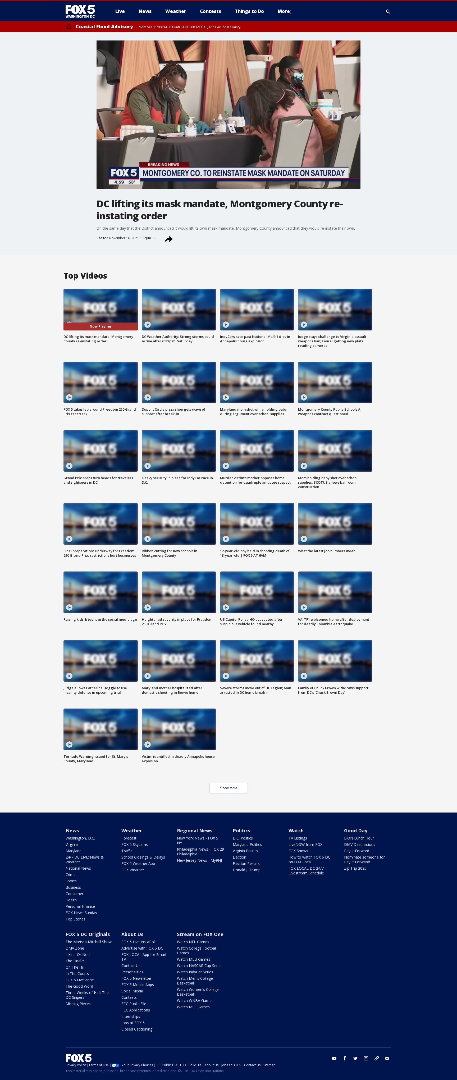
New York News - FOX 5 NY (197, 840)
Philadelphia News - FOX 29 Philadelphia (200, 851)
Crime (71, 874)
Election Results (246, 863)
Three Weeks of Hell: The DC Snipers (87, 995)
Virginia (72, 844)
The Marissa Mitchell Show (89, 941)
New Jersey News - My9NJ (199, 860)
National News (78, 868)
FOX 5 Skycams (134, 844)
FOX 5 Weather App (138, 863)
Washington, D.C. (80, 838)
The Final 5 (75, 960)
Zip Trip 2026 (355, 868)
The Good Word (79, 986)
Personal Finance (80, 906)
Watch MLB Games (193, 959)
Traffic (126, 850)
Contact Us (130, 965)
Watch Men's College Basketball (195, 981)
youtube (334, 1058)
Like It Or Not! (78, 954)
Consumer (74, 893)
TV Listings (298, 838)
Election (239, 857)
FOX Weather (132, 869)
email (387, 1058)
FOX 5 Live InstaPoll (138, 941)
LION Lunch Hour (359, 838)
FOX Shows (298, 850)
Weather (131, 830)
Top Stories (75, 919)
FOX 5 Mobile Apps (137, 984)
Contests (129, 997)
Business (73, 887)
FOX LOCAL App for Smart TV (144, 957)
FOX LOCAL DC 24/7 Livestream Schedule (306, 870)
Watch (296, 830)
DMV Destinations (359, 844)
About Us (132, 934)
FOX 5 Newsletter (136, 978)
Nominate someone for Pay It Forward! (364, 859)
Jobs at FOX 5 (133, 1022)
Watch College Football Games (197, 950)
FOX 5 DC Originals (88, 934)
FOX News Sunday (81, 912)
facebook (345, 1058)
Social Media (132, 990)
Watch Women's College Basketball (198, 992)
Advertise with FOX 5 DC (142, 948)
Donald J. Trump (247, 869)
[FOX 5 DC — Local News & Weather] (83, 11)
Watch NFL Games (193, 941)
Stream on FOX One (200, 934)
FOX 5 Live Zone (80, 979)
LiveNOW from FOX (305, 844)
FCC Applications (135, 1010)
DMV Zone (75, 948)
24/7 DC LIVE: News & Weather (85, 859)
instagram (366, 1058)
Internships (130, 1016)
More (284, 11)
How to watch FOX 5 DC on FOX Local (309, 859)
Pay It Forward (356, 850)
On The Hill (75, 967)
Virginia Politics (245, 850)
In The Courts (77, 973)
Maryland (73, 850)
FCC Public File (133, 1003)
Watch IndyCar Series (195, 971)
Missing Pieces (78, 1003)
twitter (355, 1058)
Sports (71, 880)
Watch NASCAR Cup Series (199, 965)
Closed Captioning (136, 1029)
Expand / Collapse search (388, 11)
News (72, 830)
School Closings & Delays (143, 857)
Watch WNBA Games (195, 1000)
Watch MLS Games (193, 1006)
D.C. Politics (243, 838)
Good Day (355, 830)
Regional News (194, 830)
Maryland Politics (247, 844)
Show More (228, 788)
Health (71, 899)
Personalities (132, 971)
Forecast (128, 838)
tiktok (376, 1058)
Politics (241, 830)
